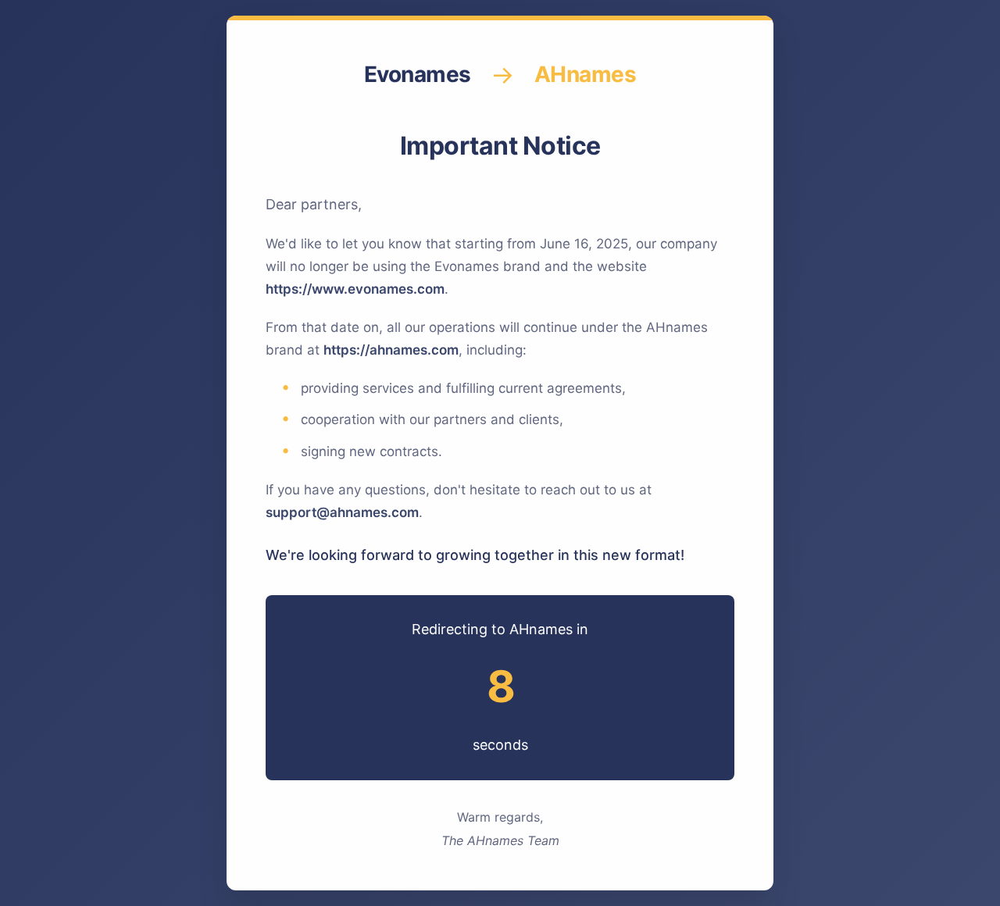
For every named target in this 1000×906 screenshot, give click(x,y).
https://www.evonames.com (355, 289)
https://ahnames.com (391, 350)
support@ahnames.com (342, 512)
